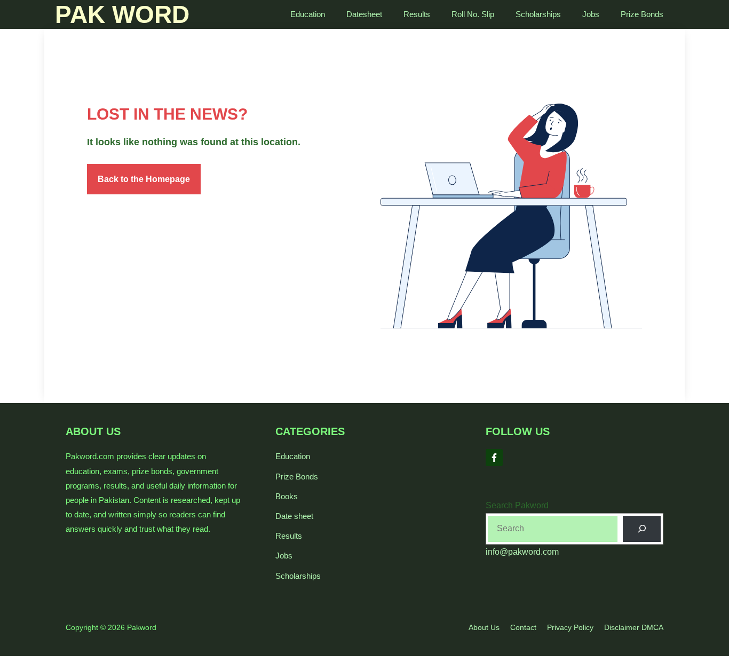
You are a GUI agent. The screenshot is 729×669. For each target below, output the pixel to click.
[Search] (642, 529)
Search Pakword (517, 505)
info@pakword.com (522, 551)
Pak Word (122, 14)
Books (286, 496)
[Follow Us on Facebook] (494, 457)
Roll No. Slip (472, 14)
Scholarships (538, 14)
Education (307, 14)
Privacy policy (570, 627)
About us (484, 627)
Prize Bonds (642, 14)
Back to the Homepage (144, 179)
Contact (523, 627)
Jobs (590, 14)
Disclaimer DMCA (633, 627)
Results (416, 14)
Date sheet (294, 516)
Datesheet (364, 14)
